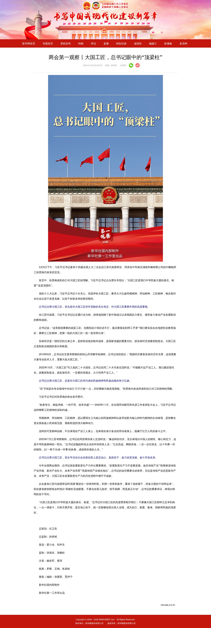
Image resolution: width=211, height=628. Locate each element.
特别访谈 (121, 43)
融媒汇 (153, 43)
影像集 (168, 43)
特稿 (80, 43)
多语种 (183, 43)
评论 (93, 43)
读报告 (138, 43)
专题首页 (48, 43)
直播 (106, 43)
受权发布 (65, 43)
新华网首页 (28, 43)
